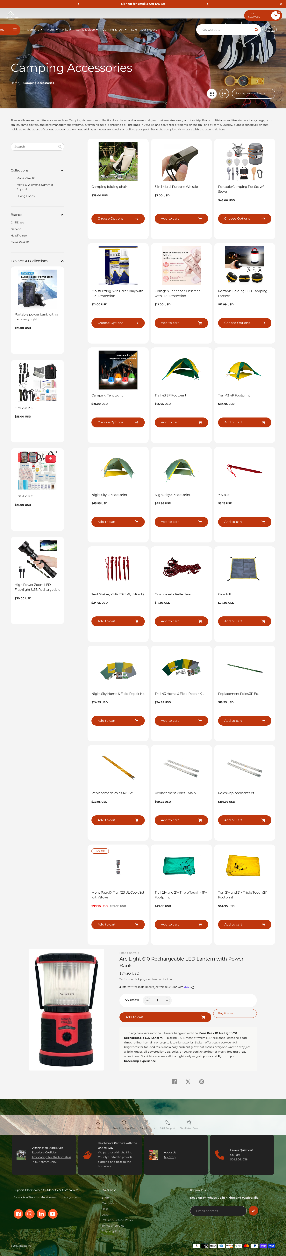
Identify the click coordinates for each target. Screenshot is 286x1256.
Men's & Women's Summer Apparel (35, 187)
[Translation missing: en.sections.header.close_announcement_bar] (281, 4)
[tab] (37, 178)
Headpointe (25, 1246)
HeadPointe (19, 235)
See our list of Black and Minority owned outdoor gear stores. (48, 1197)
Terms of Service (113, 1225)
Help (105, 1209)
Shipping (140, 979)
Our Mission (110, 1203)
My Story (170, 1157)
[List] (224, 93)
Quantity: (132, 999)
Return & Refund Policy (117, 1220)
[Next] (207, 4)
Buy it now (225, 1013)
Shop (105, 1197)
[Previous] (79, 4)
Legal (105, 1214)
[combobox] (37, 147)
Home (15, 83)
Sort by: (240, 93)
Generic (16, 229)
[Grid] (212, 93)
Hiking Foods (26, 196)
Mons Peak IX (26, 178)
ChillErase (17, 222)
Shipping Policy (112, 1231)
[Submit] (253, 1211)
